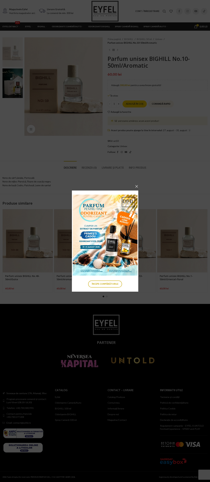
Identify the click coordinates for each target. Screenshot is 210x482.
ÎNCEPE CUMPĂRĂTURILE (105, 283)
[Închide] (136, 186)
